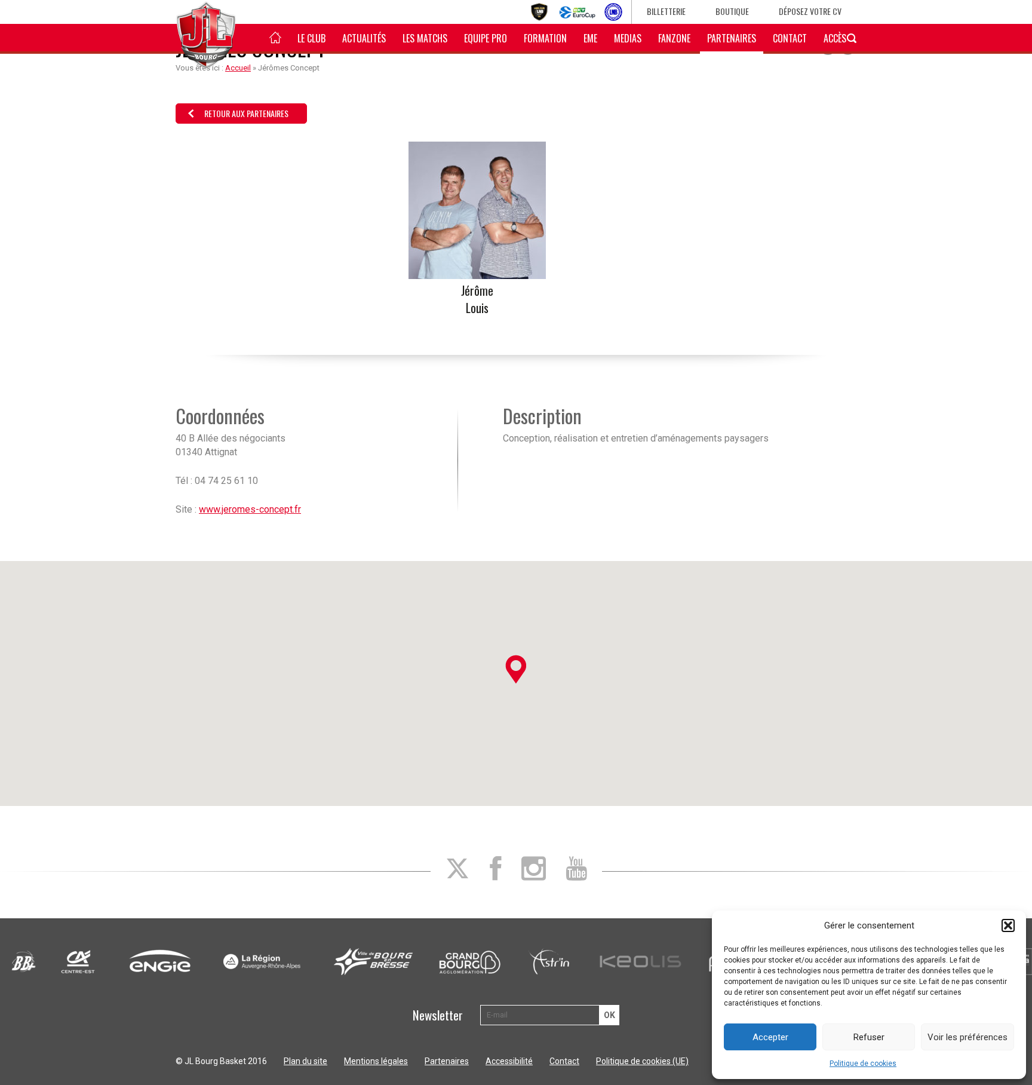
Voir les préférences (967, 1037)
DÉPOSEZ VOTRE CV (810, 11)
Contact (790, 38)
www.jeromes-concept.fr (250, 509)
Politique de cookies (863, 1063)
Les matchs (425, 38)
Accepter (770, 1037)
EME (590, 38)
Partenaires (731, 38)
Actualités (364, 38)
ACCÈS (835, 38)
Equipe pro (485, 38)
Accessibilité (509, 1061)
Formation (545, 38)
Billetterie (666, 11)
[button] (1008, 925)
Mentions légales (376, 1061)
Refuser (868, 1037)
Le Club (311, 38)
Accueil (238, 67)
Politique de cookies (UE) (642, 1061)
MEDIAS (627, 38)
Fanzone (674, 38)
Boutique (732, 11)
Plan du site (305, 1061)
